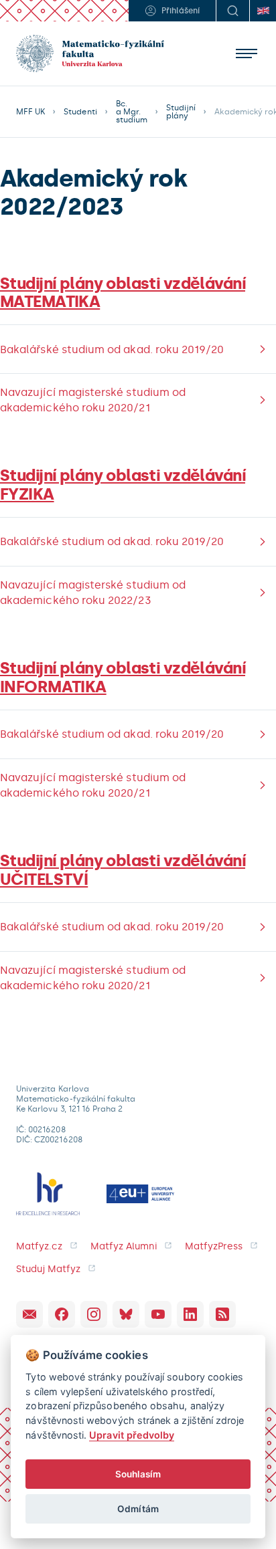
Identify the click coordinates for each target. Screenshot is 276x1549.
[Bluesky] (126, 1314)
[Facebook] (61, 1314)
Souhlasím (138, 1474)
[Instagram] (93, 1314)
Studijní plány (181, 112)
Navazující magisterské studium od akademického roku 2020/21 (93, 400)
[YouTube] (158, 1314)
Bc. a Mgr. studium (131, 112)
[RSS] (222, 1314)
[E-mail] (29, 1314)
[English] (262, 10)
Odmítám (137, 1509)
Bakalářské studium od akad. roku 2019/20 (112, 349)
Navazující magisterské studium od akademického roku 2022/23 (93, 593)
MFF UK (30, 112)
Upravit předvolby (131, 1435)
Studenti (80, 112)
